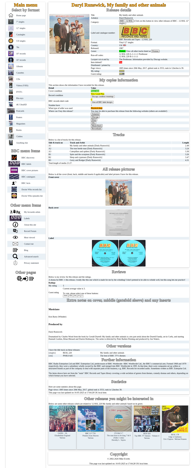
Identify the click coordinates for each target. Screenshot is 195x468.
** (79, 296)
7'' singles (20, 22)
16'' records (21, 60)
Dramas (155, 51)
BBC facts (25, 183)
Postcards (20, 111)
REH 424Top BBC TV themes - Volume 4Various (147, 435)
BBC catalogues (28, 177)
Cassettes (20, 73)
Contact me (29, 244)
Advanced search (31, 256)
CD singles (20, 41)
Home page (21, 15)
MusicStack (97, 126)
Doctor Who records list (31, 189)
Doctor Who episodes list (32, 196)
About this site (30, 225)
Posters (19, 117)
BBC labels (26, 164)
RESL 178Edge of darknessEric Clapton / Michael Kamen (175, 437)
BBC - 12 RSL (126, 21)
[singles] (52, 353)
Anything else (22, 143)
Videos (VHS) (22, 85)
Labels (27, 218)
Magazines (20, 124)
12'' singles (20, 28)
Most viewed (29, 237)
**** (70, 296)
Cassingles (20, 34)
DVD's (19, 92)
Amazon (95, 114)
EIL (93, 123)
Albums (19, 66)
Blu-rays (19, 98)
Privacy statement (31, 263)
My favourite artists (32, 212)
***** (65, 296)
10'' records (21, 54)
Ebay (94, 120)
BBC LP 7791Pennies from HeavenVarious (91, 435)
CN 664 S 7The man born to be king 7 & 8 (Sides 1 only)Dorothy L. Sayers (119, 436)
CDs (18, 79)
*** (75, 296)
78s (17, 47)
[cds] (51, 356)
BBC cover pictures (29, 170)
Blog (26, 250)
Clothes (19, 136)
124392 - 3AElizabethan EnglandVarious (62, 435)
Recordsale (96, 128)
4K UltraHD (21, 104)
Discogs (95, 117)
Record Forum (30, 231)
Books (19, 130)
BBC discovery (27, 158)
